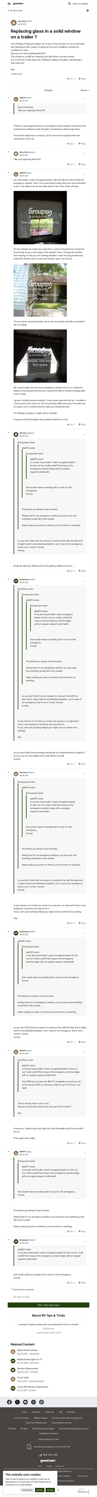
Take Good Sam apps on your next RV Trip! (52, 1447)
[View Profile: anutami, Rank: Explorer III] (13, 1388)
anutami (32, 1390)
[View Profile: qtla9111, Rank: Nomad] (16, 99)
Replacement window (27, 1350)
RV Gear (24, 1429)
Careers (49, 1466)
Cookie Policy (25, 1482)
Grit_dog (23, 433)
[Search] (69, 3)
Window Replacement (27, 1368)
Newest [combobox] (85, 90)
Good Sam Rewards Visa (36, 1423)
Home (24, 1412)
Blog (40, 1466)
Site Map (71, 1412)
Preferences (27, 1490)
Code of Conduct (21, 1418)
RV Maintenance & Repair (43, 1429)
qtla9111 (22, 98)
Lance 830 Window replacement (32, 1387)
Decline (40, 1490)
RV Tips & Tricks (16, 10)
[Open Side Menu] (9, 3)
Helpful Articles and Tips (48, 1439)
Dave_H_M (24, 152)
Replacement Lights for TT (29, 1359)
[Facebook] (9, 1402)
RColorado (34, 1363)
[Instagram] (33, 1402)
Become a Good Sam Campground (68, 1418)
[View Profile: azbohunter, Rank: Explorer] (13, 1351)
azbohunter (34, 1354)
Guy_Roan (22, 21)
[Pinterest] (41, 1402)
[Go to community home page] (18, 3)
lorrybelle (34, 1372)
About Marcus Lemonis (61, 1423)
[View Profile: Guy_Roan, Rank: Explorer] (14, 23)
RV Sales (12, 1429)
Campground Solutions (48, 1433)
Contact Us (49, 1412)
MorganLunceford (36, 1381)
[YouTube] (25, 1402)
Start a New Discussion (49, 1305)
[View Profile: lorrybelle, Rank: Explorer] (13, 1370)
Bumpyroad (24, 579)
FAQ (60, 1412)
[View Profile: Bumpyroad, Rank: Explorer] (16, 581)
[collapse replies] (8, 97)
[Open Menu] (87, 10)
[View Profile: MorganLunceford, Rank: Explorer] (13, 1379)
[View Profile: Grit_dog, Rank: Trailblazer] (16, 434)
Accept (50, 1490)
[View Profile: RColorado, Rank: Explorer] (13, 1361)
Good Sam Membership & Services (74, 1429)
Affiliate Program (41, 1418)
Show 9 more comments (23, 1290)
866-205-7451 (50, 1455)
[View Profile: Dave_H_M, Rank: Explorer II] (16, 153)
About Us (36, 1412)
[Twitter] (17, 1402)
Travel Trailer (23, 1377)
